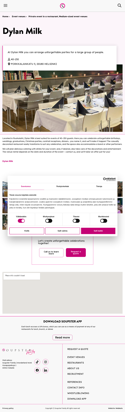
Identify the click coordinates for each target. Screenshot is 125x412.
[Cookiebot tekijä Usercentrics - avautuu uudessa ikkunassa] (105, 179)
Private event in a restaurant (43, 16)
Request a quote (77, 349)
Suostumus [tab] (26, 186)
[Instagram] (45, 362)
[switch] (48, 221)
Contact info (75, 387)
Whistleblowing (78, 393)
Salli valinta (62, 231)
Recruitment (75, 374)
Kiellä (26, 231)
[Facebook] (37, 370)
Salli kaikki (98, 231)
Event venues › (19, 16)
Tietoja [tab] (99, 186)
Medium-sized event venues (73, 16)
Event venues (76, 357)
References (74, 382)
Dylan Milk (7, 161)
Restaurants (75, 362)
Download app (76, 398)
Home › (6, 16)
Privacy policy (7, 408)
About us (73, 368)
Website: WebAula (115, 408)
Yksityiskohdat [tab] (62, 186)
